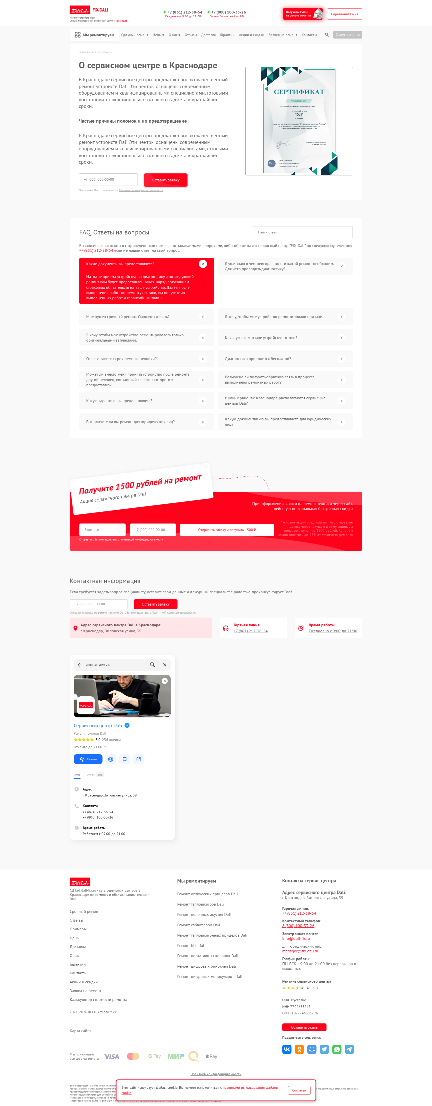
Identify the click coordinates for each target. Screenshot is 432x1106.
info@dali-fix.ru (296, 938)
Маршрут (92, 759)
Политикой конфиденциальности (141, 190)
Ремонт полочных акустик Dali (204, 914)
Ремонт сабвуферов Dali (198, 924)
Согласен (299, 1090)
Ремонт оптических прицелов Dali (207, 893)
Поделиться (287, 1049)
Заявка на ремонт (283, 35)
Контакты (309, 35)
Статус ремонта (348, 34)
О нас (173, 35)
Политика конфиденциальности (216, 1074)
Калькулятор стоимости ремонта (98, 999)
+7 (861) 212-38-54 (185, 12)
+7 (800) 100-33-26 (229, 12)
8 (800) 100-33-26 (298, 925)
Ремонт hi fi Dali (191, 945)
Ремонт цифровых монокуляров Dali (209, 976)
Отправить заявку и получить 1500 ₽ (227, 529)
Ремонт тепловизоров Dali (200, 904)
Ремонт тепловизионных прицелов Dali (212, 935)
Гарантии (227, 35)
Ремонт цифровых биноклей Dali (206, 966)
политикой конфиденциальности (141, 539)
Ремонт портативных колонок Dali (207, 955)
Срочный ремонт (134, 35)
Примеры (78, 929)
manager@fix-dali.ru (300, 950)
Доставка (208, 35)
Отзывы (191, 35)
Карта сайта (80, 1030)
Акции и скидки (251, 35)
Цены (157, 35)
